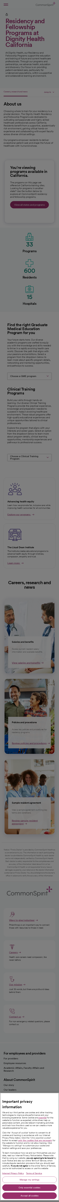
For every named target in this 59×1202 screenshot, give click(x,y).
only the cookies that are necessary (35, 1140)
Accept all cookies (30, 1195)
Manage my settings (29, 1179)
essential (42, 1117)
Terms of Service (34, 1173)
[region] (29, 1146)
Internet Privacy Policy (13, 1173)
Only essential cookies (29, 1187)
